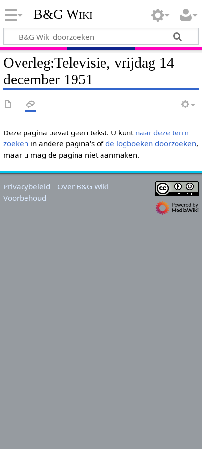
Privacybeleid (26, 186)
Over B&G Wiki (83, 186)
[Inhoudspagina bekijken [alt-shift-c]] (8, 104)
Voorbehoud (24, 198)
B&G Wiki (63, 14)
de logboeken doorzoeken (150, 143)
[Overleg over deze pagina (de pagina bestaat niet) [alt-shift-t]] (30, 104)
